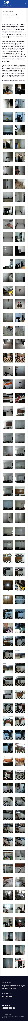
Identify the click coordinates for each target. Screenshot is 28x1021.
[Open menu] (25, 4)
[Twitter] (5, 1008)
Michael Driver (9, 17)
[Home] (3, 11)
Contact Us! (4, 999)
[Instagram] (8, 1008)
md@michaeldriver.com (7, 996)
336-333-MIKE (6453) (7, 993)
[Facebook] (3, 1008)
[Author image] (4, 18)
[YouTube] (11, 1008)
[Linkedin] (14, 1008)
